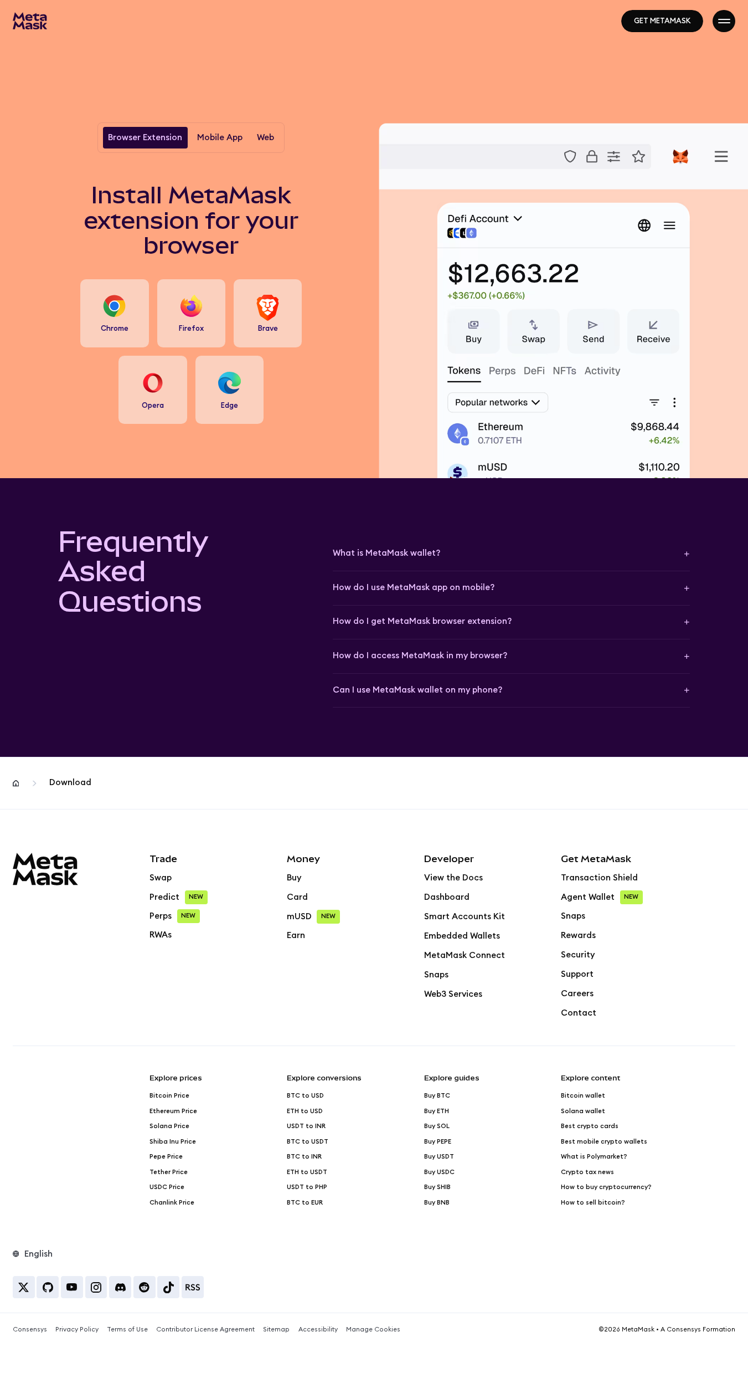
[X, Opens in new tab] (24, 1287)
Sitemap (276, 1329)
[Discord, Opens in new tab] (120, 1287)
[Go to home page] (30, 20)
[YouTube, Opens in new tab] (72, 1287)
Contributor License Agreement (205, 1329)
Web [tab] (265, 138)
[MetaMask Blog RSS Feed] (193, 1287)
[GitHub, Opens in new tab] (48, 1287)
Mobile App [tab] (220, 138)
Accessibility (318, 1329)
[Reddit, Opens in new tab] (144, 1287)
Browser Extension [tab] (145, 138)
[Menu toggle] (724, 21)
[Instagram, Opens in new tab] (96, 1287)
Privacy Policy (77, 1329)
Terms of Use (127, 1329)
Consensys (30, 1329)
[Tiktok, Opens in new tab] (168, 1287)
